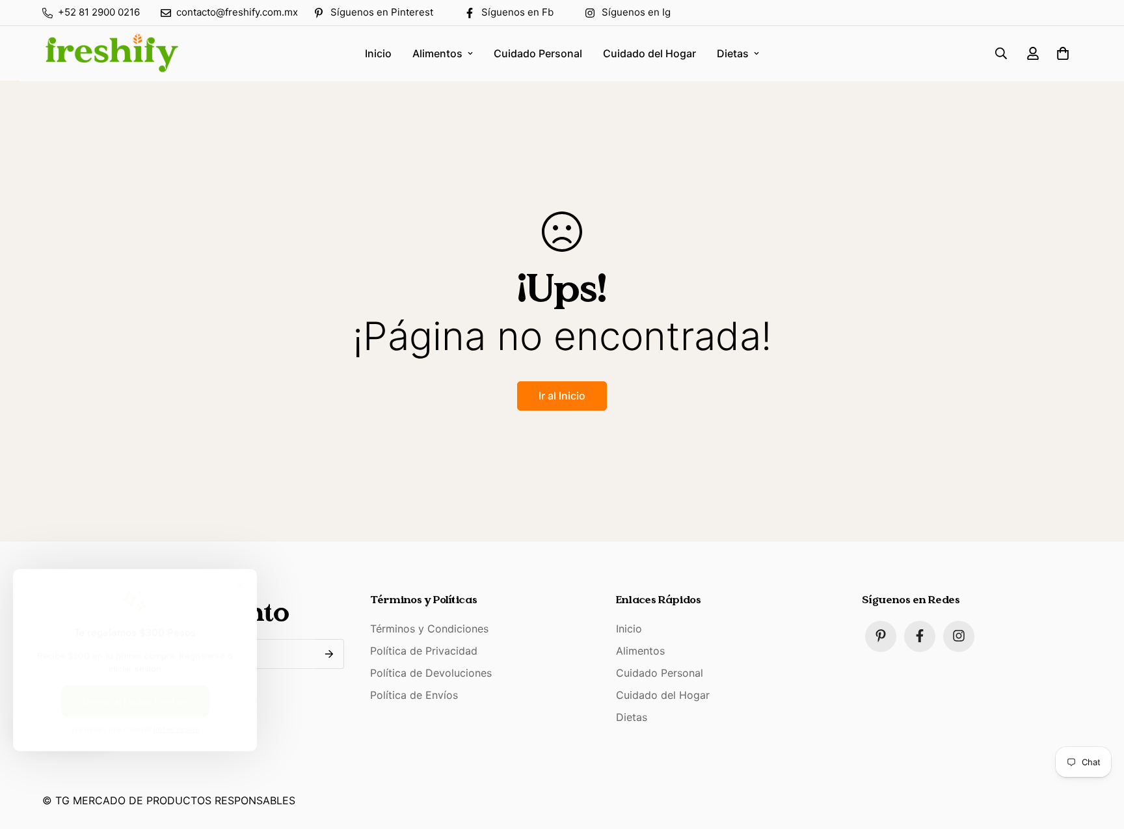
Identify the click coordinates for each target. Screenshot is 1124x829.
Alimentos (437, 53)
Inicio (378, 53)
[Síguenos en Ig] (958, 635)
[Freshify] (110, 53)
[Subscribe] (329, 654)
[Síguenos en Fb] (919, 635)
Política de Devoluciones (431, 672)
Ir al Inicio (562, 395)
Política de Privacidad (423, 650)
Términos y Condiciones (429, 627)
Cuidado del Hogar (649, 53)
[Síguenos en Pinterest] (880, 635)
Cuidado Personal (538, 53)
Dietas (733, 53)
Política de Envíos (414, 694)
